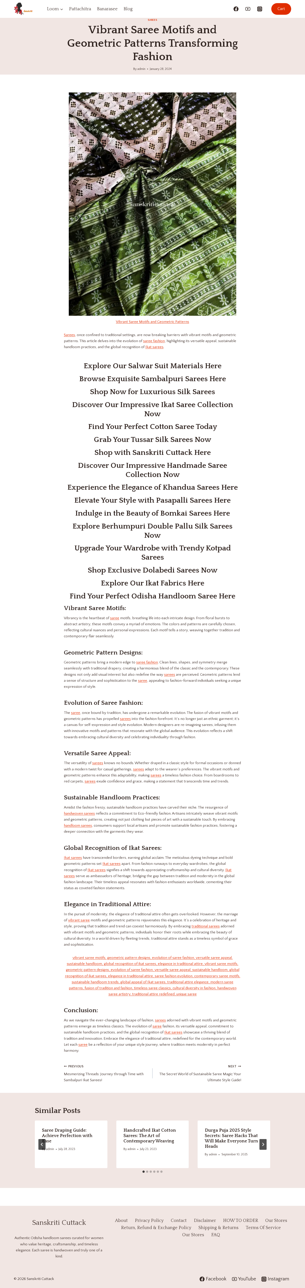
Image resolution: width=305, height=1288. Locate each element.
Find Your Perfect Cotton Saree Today (152, 426)
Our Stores (276, 1220)
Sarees (152, 20)
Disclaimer (205, 1220)
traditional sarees (206, 926)
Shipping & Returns (218, 1227)
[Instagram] (260, 9)
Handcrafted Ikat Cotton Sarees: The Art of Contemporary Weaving (149, 1136)
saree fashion (154, 341)
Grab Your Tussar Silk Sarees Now (152, 439)
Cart (281, 9)
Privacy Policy (149, 1220)
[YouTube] (248, 9)
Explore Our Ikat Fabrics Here (152, 583)
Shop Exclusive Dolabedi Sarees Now (152, 570)
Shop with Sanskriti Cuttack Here (152, 452)
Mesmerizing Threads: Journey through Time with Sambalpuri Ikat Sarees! (104, 1073)
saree (114, 618)
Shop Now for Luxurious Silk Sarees (152, 392)
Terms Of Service (263, 1227)
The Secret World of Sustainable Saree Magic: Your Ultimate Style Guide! (200, 1073)
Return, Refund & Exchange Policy (156, 1227)
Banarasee (107, 8)
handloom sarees (78, 826)
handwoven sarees (79, 813)
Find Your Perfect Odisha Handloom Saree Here (152, 596)
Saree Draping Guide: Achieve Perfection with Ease (67, 1136)
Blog (128, 8)
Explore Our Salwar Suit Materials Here (152, 366)
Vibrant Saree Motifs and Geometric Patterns (152, 322)
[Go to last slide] (42, 1144)
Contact (179, 1220)
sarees (169, 675)
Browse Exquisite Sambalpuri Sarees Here (152, 379)
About (121, 1220)
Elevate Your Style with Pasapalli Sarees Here (152, 500)
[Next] (263, 1144)
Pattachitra (80, 8)
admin (141, 69)
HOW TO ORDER (240, 1220)
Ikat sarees (154, 347)
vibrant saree (79, 920)
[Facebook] (236, 9)
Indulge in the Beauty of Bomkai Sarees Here (152, 513)
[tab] (143, 1172)
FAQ (215, 1234)
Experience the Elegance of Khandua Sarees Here (152, 487)
